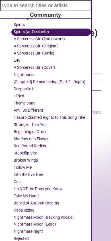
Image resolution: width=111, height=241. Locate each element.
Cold (18, 181)
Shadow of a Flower (31, 138)
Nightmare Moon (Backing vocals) (44, 217)
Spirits (19, 24)
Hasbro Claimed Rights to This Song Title (49, 117)
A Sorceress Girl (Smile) (34, 53)
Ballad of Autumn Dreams (36, 203)
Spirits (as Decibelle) (31, 31)
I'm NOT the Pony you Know (38, 188)
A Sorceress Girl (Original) (36, 46)
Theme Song (25, 103)
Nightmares (24, 74)
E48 (17, 60)
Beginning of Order (30, 131)
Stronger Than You (30, 124)
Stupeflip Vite (25, 153)
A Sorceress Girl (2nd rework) (39, 39)
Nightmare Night (28, 231)
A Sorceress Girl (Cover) (34, 67)
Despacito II (24, 89)
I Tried (19, 96)
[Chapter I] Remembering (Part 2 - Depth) (49, 81)
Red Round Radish (30, 146)
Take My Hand (26, 196)
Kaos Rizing (24, 210)
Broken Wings (26, 160)
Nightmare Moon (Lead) (35, 224)
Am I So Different (28, 110)
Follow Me (23, 167)
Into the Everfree (28, 174)
